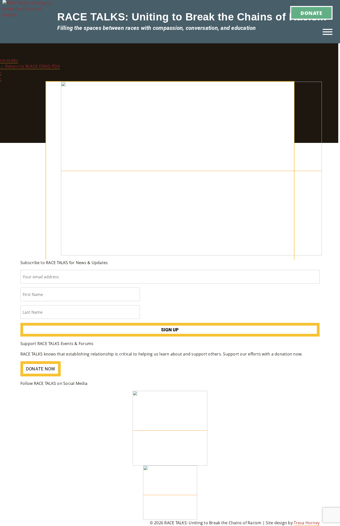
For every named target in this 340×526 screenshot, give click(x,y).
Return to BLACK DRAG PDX (30, 66)
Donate (311, 13)
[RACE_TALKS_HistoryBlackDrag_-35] (191, 168)
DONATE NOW (40, 368)
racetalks (9, 60)
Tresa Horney (307, 523)
